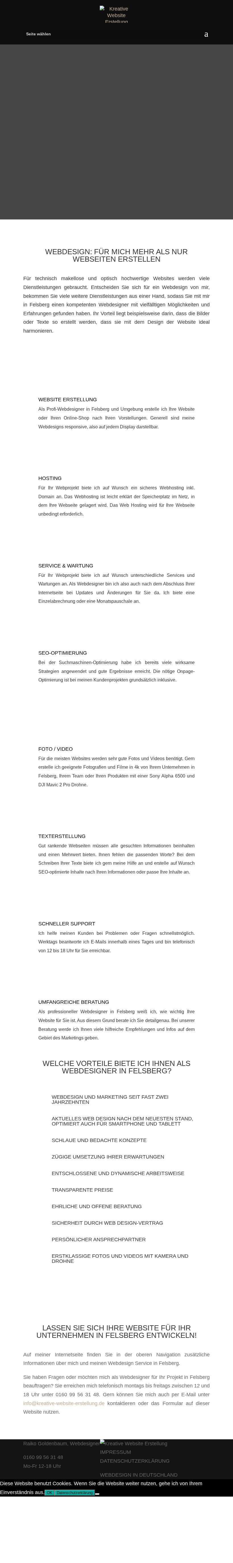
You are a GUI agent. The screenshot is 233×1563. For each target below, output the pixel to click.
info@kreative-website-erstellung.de (64, 1403)
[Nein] (97, 1494)
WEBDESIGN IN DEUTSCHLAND (139, 1475)
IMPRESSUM (115, 1452)
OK (49, 1493)
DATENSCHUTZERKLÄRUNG (135, 1461)
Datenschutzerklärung (75, 1493)
